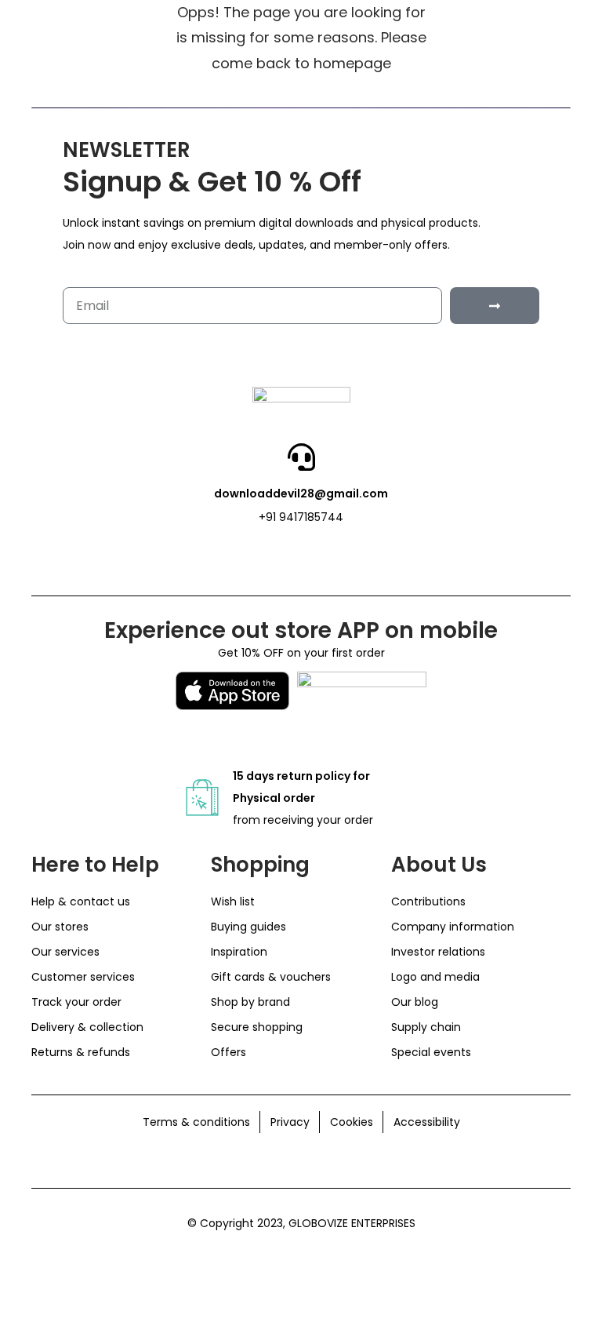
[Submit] (494, 305)
